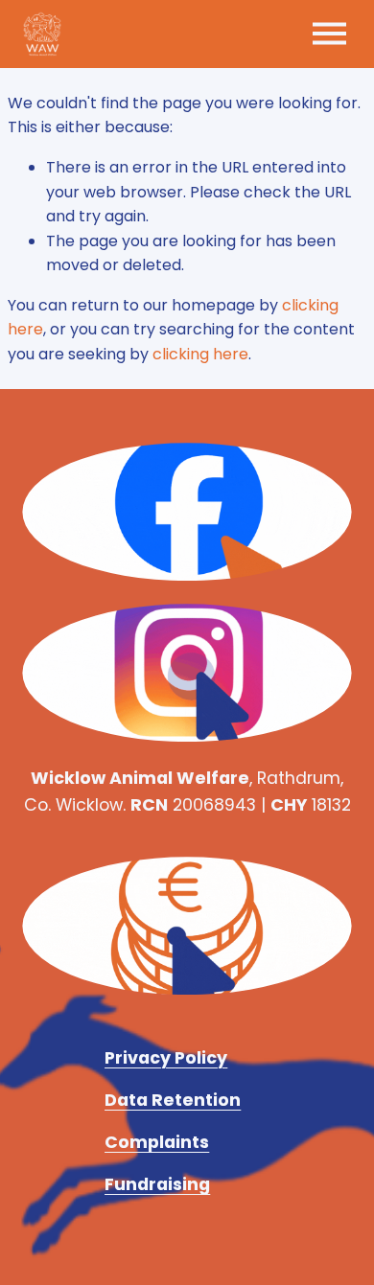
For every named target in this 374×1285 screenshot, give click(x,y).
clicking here (200, 354)
